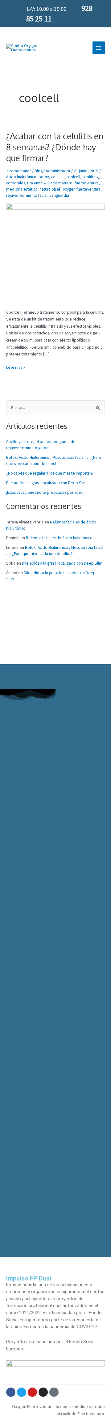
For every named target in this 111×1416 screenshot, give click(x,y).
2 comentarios (18, 171)
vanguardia (59, 195)
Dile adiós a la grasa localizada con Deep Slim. (47, 482)
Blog (39, 171)
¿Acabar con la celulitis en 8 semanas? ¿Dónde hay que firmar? (55, 147)
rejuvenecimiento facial (26, 195)
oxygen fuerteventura (82, 189)
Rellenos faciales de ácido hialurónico (59, 537)
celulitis (57, 176)
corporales (15, 183)
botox (44, 176)
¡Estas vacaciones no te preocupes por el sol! (45, 492)
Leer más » (15, 367)
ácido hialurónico (21, 176)
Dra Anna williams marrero (49, 183)
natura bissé (49, 189)
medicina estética (21, 189)
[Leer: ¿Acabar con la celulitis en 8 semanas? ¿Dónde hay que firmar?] (55, 253)
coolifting (90, 176)
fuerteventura (87, 183)
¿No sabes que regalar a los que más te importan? (50, 473)
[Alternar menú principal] (98, 47)
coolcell (73, 176)
